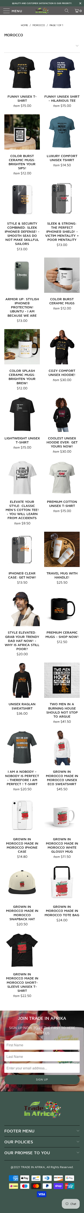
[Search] (68, 11)
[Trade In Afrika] (42, 10)
